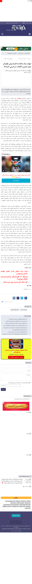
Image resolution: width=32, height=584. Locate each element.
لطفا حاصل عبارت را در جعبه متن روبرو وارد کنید (19, 383)
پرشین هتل (13, 503)
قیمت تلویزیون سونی (10, 501)
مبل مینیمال (27, 503)
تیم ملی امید (24, 310)
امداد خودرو (27, 508)
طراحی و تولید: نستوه (15, 531)
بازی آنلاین (17, 501)
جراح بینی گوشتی (20, 503)
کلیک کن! (16, 181)
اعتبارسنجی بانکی (15, 505)
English (24, 23)
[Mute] (6, 171)
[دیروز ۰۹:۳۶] (27, 481)
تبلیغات (10, 23)
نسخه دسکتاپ (16, 515)
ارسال (3, 389)
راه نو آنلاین (23, 501)
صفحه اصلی (27, 53)
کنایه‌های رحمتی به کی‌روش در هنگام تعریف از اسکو (15, 323)
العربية (27, 23)
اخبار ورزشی (20, 53)
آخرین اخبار (27, 396)
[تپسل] (2, 48)
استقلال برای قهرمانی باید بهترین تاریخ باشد (17, 319)
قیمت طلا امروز (6, 505)
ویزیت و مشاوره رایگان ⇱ (16, 357)
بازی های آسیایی (14, 310)
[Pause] (3, 171)
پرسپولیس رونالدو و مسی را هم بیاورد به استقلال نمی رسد (14, 325)
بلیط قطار (28, 506)
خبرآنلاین (16, 28)
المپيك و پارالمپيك (11, 53)
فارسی (30, 23)
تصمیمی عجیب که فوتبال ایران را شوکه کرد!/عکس (16, 321)
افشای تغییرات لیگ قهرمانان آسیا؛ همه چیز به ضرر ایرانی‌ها (14, 334)
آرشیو (7, 23)
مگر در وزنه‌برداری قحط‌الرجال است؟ (19, 330)
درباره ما (13, 23)
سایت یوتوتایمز (15, 506)
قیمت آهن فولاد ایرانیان (24, 505)
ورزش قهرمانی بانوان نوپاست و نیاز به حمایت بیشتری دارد (15, 327)
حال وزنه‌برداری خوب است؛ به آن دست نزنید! (17, 332)
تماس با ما (16, 23)
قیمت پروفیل (22, 506)
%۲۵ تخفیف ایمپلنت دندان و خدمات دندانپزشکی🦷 (16, 351)
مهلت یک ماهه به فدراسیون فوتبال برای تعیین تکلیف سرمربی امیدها (17, 65)
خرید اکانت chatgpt (7, 506)
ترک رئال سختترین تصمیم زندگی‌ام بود (21, 399)
